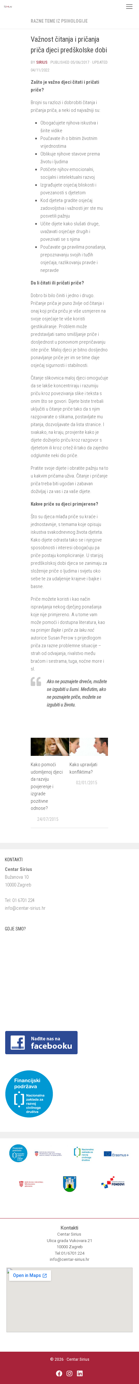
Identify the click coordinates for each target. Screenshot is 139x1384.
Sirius (42, 62)
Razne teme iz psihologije (59, 21)
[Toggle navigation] (129, 6)
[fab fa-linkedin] (80, 1374)
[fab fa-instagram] (69, 1374)
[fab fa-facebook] (59, 1374)
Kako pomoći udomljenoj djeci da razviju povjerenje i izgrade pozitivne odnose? (47, 786)
